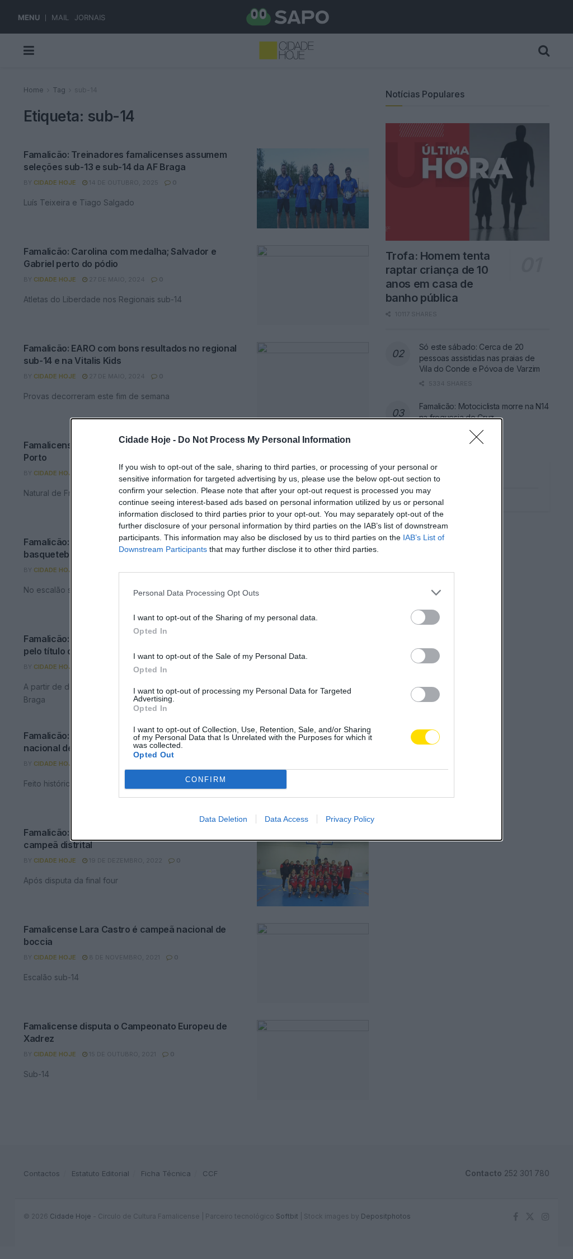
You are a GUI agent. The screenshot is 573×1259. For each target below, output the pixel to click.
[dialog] (286, 629)
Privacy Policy (350, 819)
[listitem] (286, 592)
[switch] (425, 617)
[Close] (480, 440)
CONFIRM (206, 779)
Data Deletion (223, 819)
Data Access (286, 819)
